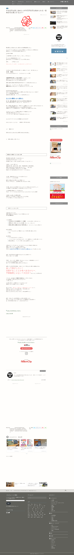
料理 (32, 514)
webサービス (36, 504)
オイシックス (30, 507)
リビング (35, 511)
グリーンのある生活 (55, 529)
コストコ (53, 542)
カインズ (35, 507)
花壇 (35, 517)
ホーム (14, 1)
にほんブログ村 (9, 313)
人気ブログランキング (53, 154)
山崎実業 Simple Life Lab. (55, 181)
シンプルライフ (51, 1)
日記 (51, 533)
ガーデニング (19, 3)
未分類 (51, 535)
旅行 (38, 514)
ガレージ (53, 516)
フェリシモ (54, 545)
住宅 (44, 1)
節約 (29, 517)
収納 (52, 530)
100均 (29, 504)
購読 (8, 503)
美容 (32, 517)
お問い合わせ (21, 1)
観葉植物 (39, 517)
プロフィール (29, 1)
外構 (52, 519)
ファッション (30, 511)
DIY (14, 3)
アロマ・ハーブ (54, 501)
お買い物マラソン (31, 505)
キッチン (44, 507)
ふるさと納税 (36, 505)
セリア (43, 508)
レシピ (38, 511)
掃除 (29, 514)
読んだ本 (53, 510)
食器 (42, 517)
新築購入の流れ (54, 520)
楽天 (45, 514)
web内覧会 (54, 515)
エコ (45, 505)
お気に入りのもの (55, 526)
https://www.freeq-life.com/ (17, 379)
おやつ (41, 504)
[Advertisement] (26, 37)
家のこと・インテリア (54, 523)
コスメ (33, 508)
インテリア (41, 505)
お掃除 (53, 500)
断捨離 (35, 514)
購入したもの (37, 1)
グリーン (30, 508)
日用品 (42, 514)
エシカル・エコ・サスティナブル (58, 502)
